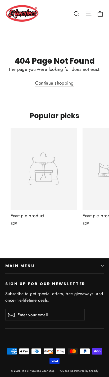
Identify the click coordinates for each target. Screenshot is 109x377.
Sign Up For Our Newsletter (45, 283)
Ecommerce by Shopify (84, 371)
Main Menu (19, 265)
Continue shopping (54, 83)
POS (61, 371)
